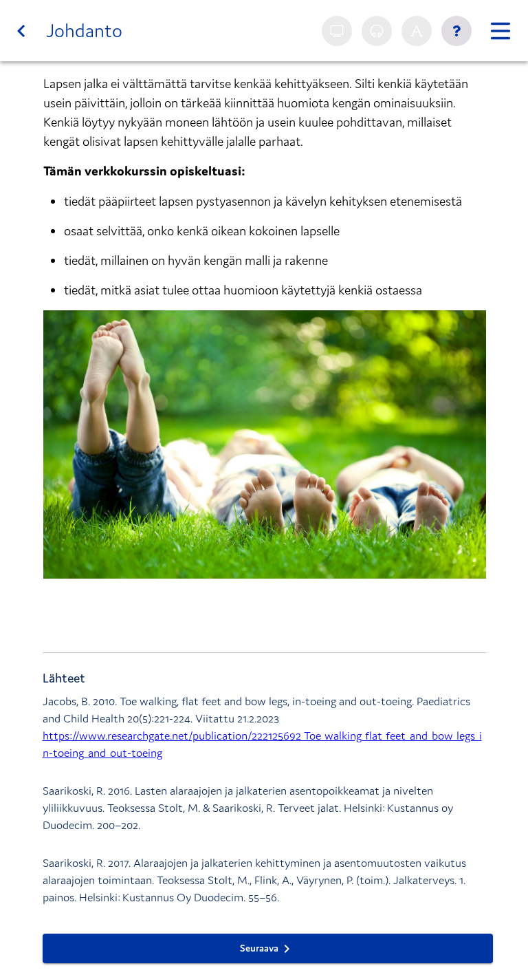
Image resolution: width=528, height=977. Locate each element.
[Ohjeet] (456, 31)
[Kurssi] (500, 31)
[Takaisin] (21, 31)
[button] (264, 444)
